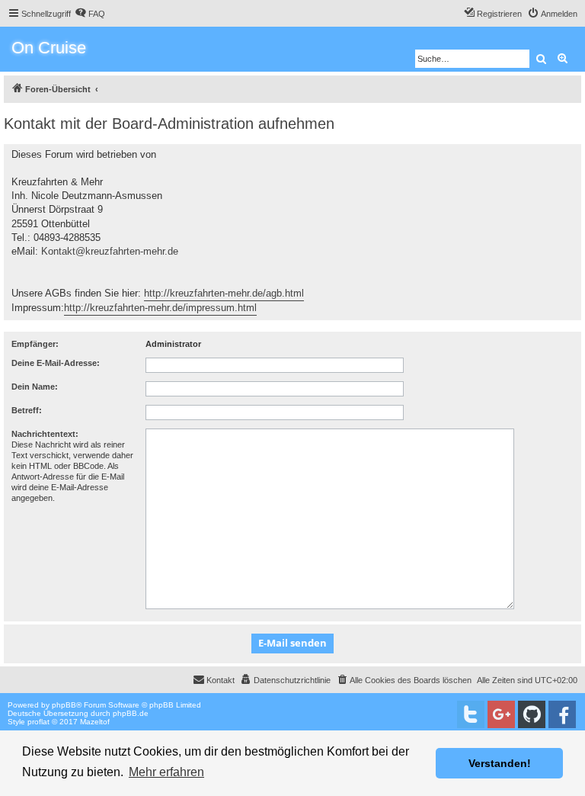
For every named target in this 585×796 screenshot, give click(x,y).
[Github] (531, 714)
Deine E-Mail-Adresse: (55, 363)
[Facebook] (562, 714)
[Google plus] (501, 714)
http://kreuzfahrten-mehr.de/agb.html (224, 293)
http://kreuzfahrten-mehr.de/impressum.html (160, 307)
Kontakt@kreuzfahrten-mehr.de (109, 251)
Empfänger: (35, 343)
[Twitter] (470, 714)
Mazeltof (95, 721)
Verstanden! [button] (499, 763)
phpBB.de (131, 713)
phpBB (64, 705)
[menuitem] (90, 14)
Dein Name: (34, 386)
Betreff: (26, 410)
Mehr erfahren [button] (166, 772)
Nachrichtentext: (44, 433)
